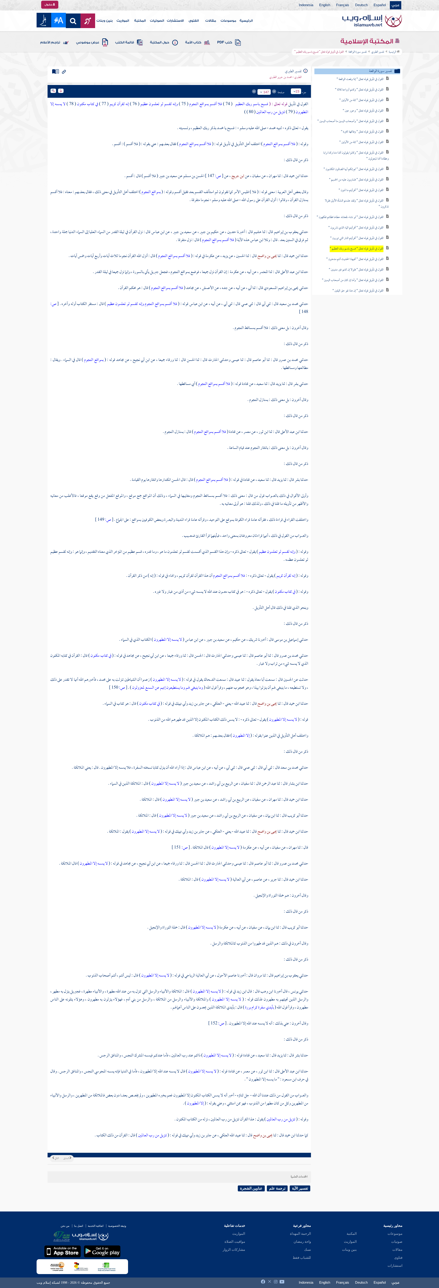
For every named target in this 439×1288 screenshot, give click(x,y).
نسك (307, 1249)
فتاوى (398, 1257)
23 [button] (297, 91)
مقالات (210, 21)
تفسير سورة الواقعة (357, 52)
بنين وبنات (104, 21)
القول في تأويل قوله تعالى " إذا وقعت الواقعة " (360, 79)
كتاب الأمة (193, 42)
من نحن (65, 1225)
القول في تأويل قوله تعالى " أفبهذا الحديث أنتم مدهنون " (354, 259)
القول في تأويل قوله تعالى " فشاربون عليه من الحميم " (356, 180)
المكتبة (140, 21)
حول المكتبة (159, 42)
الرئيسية (246, 21)
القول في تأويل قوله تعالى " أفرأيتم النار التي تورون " (356, 238)
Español (380, 5)
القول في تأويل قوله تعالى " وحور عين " (363, 111)
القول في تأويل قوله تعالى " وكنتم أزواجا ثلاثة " (359, 90)
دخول (49, 4)
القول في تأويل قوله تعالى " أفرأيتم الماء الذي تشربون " (355, 228)
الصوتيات (157, 21)
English (324, 5)
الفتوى (194, 21)
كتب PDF (224, 42)
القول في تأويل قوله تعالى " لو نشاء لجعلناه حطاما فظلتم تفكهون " (350, 217)
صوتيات (396, 1241)
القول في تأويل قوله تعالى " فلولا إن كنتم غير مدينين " (356, 270)
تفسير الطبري (377, 52)
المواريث (123, 21)
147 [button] (266, 92)
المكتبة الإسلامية (367, 41)
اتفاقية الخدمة (95, 1225)
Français (342, 5)
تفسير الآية (300, 1188)
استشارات (395, 1265)
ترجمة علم (277, 1188)
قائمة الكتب (124, 42)
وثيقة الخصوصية (117, 1225)
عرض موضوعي (87, 42)
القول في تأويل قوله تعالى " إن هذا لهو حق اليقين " (357, 291)
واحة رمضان (302, 1241)
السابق (66, 1158)
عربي (395, 5)
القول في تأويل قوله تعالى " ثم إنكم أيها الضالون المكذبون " (353, 169)
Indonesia (306, 5)
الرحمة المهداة (300, 1233)
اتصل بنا (78, 1225)
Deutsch (361, 5)
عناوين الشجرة (251, 1188)
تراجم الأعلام (50, 42)
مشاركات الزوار (234, 1249)
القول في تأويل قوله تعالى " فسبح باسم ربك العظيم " (356, 249)
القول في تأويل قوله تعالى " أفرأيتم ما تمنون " (361, 190)
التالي (56, 1158)
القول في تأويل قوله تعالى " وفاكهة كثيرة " (362, 132)
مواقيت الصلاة (235, 1241)
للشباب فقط (302, 1257)
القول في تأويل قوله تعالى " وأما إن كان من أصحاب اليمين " (352, 280)
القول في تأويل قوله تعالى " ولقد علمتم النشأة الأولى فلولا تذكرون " (357, 204)
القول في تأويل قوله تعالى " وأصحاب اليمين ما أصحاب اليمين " (350, 121)
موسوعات (228, 21)
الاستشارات (175, 21)
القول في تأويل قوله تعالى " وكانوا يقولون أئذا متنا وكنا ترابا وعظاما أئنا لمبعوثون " (356, 156)
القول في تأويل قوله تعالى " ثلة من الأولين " (361, 100)
